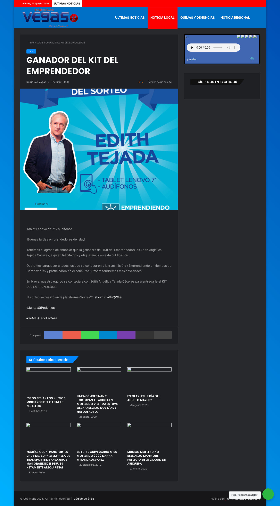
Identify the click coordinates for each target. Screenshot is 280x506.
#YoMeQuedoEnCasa (41, 318)
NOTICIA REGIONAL (235, 17)
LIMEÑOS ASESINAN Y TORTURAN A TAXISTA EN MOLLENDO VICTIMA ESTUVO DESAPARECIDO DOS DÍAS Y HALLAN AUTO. (97, 404)
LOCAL (39, 42)
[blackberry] (251, 37)
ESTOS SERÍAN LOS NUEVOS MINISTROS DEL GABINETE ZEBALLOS (45, 402)
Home (31, 42)
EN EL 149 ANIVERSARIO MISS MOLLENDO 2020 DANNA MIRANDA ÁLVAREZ (97, 456)
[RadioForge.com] (252, 59)
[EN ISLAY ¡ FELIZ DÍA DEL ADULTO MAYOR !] (149, 379)
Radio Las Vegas (36, 81)
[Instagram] (257, 3)
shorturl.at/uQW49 (108, 297)
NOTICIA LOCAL (162, 17)
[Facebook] (238, 3)
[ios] (246, 37)
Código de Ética (84, 498)
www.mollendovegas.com (243, 498)
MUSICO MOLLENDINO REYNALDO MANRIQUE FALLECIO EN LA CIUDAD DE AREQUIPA (146, 458)
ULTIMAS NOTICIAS (130, 17)
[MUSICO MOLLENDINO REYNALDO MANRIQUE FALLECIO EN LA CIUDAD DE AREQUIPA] (149, 435)
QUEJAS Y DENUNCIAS (197, 17)
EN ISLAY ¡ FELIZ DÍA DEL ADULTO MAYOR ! (143, 398)
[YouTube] (251, 3)
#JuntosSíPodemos (40, 308)
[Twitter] (244, 3)
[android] (255, 37)
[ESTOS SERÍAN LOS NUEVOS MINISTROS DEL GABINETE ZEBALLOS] (48, 380)
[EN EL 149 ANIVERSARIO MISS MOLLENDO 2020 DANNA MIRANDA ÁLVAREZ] (99, 435)
